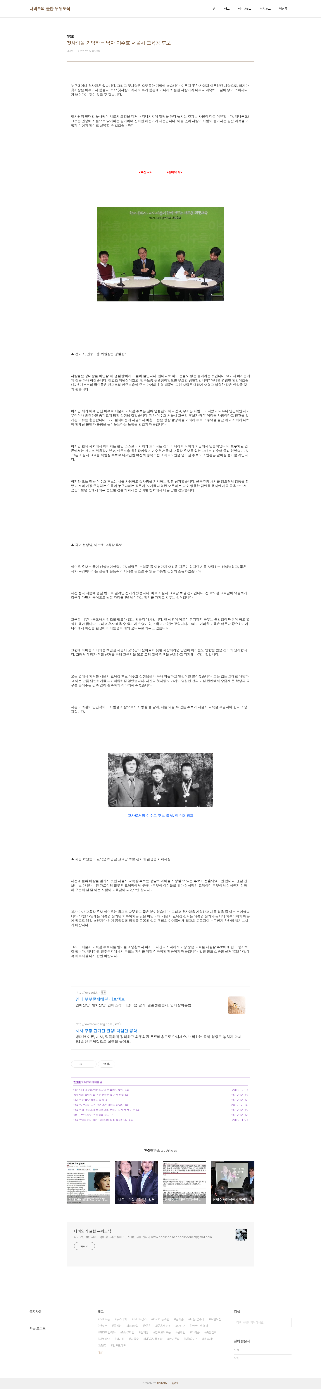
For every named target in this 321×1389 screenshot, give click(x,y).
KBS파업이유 (107, 1332)
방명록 (283, 8)
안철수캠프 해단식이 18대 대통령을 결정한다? (100, 1119)
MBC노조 (191, 1339)
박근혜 (120, 1339)
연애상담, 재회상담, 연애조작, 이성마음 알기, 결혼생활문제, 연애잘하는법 (133, 1005)
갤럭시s (208, 1339)
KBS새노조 (164, 1326)
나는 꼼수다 (197, 1319)
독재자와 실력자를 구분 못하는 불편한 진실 (98, 1094)
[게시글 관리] (91, 1064)
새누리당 (104, 1339)
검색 (287, 1322)
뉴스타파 (121, 1319)
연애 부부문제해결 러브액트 (100, 999)
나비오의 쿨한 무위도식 (49, 8)
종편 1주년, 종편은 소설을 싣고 (91, 1114)
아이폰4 (174, 1339)
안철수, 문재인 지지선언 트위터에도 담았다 (98, 1104)
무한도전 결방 (200, 1326)
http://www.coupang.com (94, 1024)
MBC (102, 1345)
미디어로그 (244, 8)
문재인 (181, 1332)
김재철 (144, 1332)
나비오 (181, 1326)
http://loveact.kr (87, 992)
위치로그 (265, 8)
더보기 (101, 1352)
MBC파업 (128, 1332)
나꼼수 (135, 1339)
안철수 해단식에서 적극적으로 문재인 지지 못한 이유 (104, 1109)
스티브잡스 (140, 1319)
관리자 (175, 1383)
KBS (147, 1326)
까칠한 (77, 1082)
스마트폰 (104, 1319)
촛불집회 (211, 1332)
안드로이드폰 (163, 1332)
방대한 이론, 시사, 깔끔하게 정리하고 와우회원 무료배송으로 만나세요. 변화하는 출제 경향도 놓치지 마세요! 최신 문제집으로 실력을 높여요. (159, 1039)
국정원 (118, 1326)
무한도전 (216, 1319)
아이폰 (196, 1332)
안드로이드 (119, 1345)
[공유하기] (86, 1064)
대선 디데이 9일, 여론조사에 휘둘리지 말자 (98, 1089)
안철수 (103, 1326)
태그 (227, 8)
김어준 (180, 1319)
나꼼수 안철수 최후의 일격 (88, 1099)
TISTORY (162, 1383)
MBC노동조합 (153, 1339)
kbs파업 (133, 1326)
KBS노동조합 (161, 1319)
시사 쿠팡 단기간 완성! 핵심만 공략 (106, 1030)
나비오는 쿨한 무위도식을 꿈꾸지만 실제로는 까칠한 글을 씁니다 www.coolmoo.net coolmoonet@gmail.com (143, 1237)
